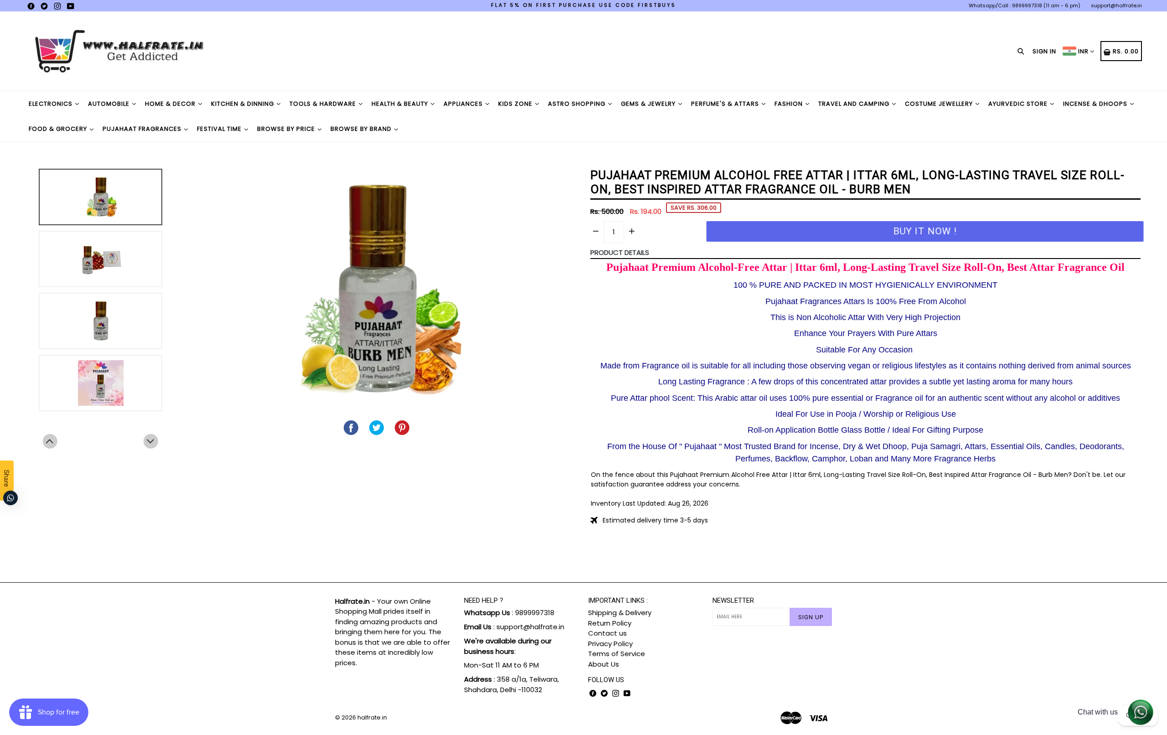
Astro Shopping (577, 103)
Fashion (790, 103)
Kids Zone (516, 103)
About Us (603, 664)
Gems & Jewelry (649, 103)
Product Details (619, 252)
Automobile (109, 103)
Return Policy (609, 623)
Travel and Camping (854, 103)
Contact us (607, 633)
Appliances (464, 103)
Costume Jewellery (940, 103)
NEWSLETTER (733, 600)
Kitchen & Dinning (243, 103)
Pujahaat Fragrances (143, 128)
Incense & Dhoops (1096, 103)
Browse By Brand (361, 128)
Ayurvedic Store (1018, 103)
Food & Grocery (59, 128)
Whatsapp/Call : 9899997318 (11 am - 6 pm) (1024, 5)
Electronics (51, 103)
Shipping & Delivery (619, 612)
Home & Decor (171, 103)
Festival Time (220, 128)
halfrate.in (372, 717)
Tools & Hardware (323, 103)
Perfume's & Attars (726, 103)
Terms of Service (616, 653)
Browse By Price (287, 128)
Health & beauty (401, 103)
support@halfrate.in (1116, 5)
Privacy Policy (610, 643)
